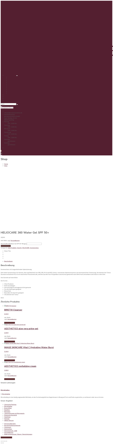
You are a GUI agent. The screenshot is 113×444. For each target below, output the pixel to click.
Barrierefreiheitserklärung (12, 425)
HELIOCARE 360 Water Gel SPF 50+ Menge (13, 244)
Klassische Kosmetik (10, 415)
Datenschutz (8, 429)
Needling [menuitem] (10, 80)
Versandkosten (15, 240)
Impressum (7, 427)
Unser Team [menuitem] (8, 95)
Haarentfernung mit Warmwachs (14, 413)
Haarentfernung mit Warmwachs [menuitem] (18, 82)
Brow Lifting (8, 408)
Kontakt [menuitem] (6, 101)
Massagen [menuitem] (11, 84)
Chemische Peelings (10, 404)
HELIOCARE (25, 248)
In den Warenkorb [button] (9, 323)
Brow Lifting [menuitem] (11, 79)
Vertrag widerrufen (10, 424)
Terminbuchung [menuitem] (9, 97)
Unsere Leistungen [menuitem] (10, 75)
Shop (5, 166)
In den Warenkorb (5, 246)
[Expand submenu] (17, 75)
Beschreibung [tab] (8, 261)
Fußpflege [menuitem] (11, 88)
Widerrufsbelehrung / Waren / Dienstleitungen (18, 434)
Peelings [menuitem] (10, 91)
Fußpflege (7, 417)
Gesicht (19, 248)
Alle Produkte (12, 248)
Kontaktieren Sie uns (7, 108)
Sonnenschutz (34, 248)
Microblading (5, 390)
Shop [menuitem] (5, 99)
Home (6, 164)
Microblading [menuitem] (12, 77)
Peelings (7, 419)
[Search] (17, 104)
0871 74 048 (7, 111)
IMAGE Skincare (9, 420)
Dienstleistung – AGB (10, 431)
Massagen (7, 411)
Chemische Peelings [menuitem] (14, 89)
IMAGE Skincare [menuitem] (12, 93)
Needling (7, 410)
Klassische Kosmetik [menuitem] (14, 86)
